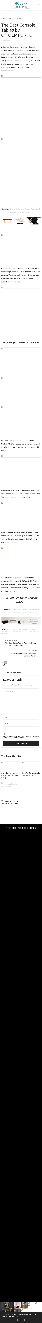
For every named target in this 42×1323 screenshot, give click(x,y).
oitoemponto (6, 633)
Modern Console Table (17, 631)
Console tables (10, 629)
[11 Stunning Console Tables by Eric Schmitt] (10, 790)
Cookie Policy (13, 1316)
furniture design (23, 629)
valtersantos (7, 41)
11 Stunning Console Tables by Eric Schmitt (10, 802)
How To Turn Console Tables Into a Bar (31, 774)
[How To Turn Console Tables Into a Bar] (31, 765)
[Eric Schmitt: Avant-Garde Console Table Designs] (10, 765)
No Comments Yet (14, 673)
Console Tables (6, 18)
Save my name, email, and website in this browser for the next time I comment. (21, 737)
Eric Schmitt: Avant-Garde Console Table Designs (9, 775)
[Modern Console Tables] (21, 5)
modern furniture (32, 631)
